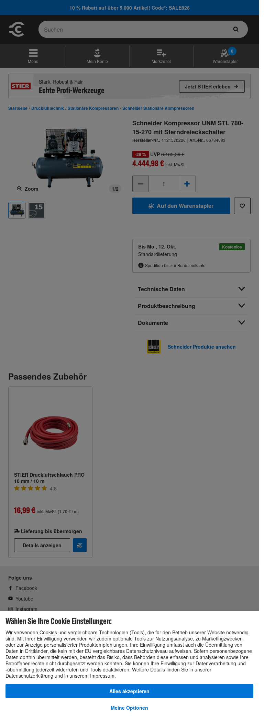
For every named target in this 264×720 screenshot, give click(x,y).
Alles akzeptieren (129, 691)
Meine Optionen (129, 707)
